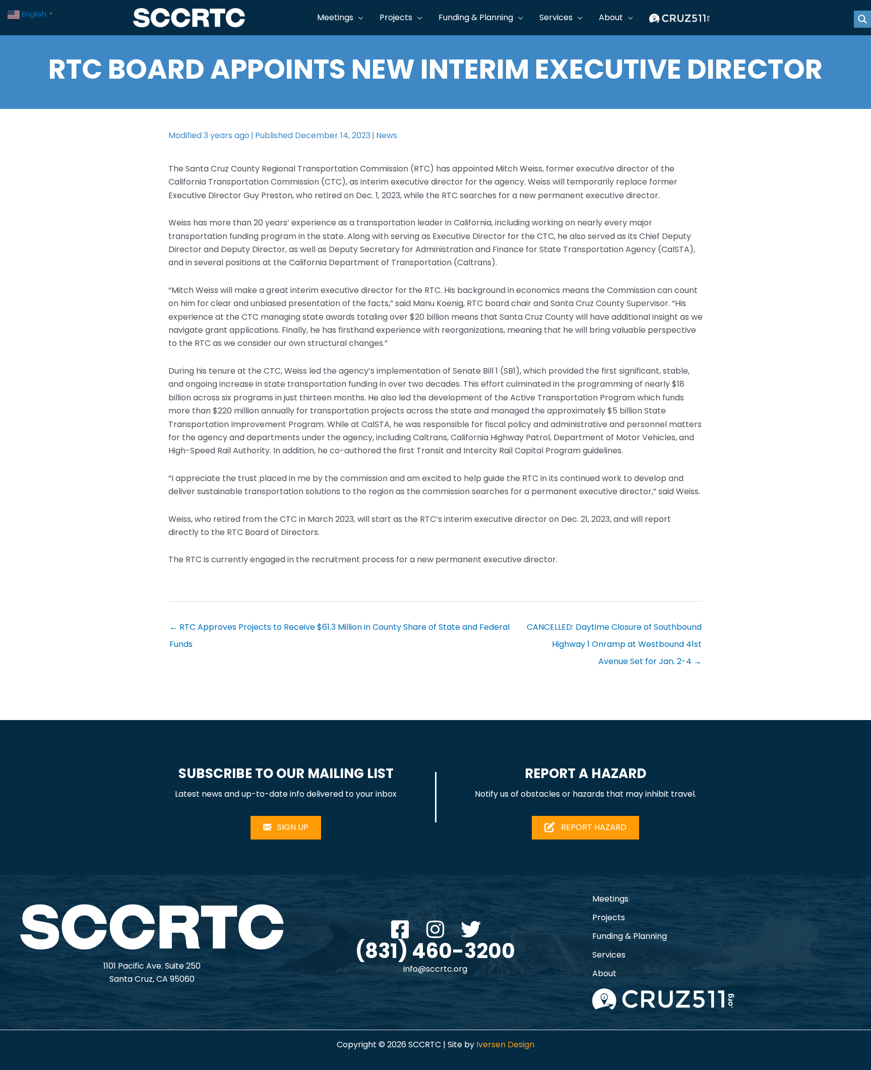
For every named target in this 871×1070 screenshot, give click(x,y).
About (604, 973)
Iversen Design (505, 1044)
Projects (608, 917)
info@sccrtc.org (435, 969)
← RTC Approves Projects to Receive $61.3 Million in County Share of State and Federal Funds (339, 629)
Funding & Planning (629, 936)
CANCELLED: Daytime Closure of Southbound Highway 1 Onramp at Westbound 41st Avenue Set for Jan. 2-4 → (614, 629)
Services (609, 955)
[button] (358, 18)
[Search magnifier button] (862, 19)
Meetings (610, 899)
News (386, 135)
